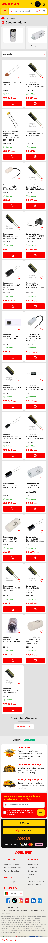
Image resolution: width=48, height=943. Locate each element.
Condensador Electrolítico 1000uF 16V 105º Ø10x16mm (35, 387)
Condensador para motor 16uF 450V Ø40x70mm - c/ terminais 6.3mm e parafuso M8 (33, 488)
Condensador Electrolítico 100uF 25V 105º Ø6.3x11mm (12, 437)
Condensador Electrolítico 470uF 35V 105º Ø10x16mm (35, 187)
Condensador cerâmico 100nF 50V (12, 83)
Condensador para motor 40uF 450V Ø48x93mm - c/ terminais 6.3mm (33, 640)
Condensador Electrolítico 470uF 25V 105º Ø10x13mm (35, 437)
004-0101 (6, 393)
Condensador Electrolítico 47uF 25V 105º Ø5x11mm (12, 588)
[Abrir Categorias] (4, 11)
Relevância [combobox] (7, 54)
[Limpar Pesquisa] (39, 11)
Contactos (32, 878)
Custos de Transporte (12, 864)
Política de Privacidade (36, 885)
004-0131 (29, 545)
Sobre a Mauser (33, 864)
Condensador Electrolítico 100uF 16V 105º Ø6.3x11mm (12, 486)
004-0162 (29, 193)
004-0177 (6, 293)
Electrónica (10, 18)
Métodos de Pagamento (12, 868)
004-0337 (29, 496)
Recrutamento (33, 871)
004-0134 (6, 344)
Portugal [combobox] (13, 893)
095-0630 (7, 143)
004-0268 (7, 496)
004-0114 (6, 442)
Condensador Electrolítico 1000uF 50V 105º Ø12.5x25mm (34, 589)
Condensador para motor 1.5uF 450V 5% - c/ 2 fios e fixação (35, 236)
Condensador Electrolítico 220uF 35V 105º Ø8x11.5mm (12, 336)
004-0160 (29, 442)
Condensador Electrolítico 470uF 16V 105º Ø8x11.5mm (35, 285)
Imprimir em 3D (9, 882)
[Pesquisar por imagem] (44, 11)
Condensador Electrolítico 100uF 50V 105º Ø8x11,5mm (12, 236)
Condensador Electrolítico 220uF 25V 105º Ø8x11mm (11, 639)
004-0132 (6, 647)
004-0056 (29, 143)
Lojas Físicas (32, 868)
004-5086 (7, 90)
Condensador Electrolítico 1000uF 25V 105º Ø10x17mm (35, 84)
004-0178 (29, 596)
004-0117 (6, 242)
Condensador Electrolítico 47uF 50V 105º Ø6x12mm (12, 387)
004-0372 (29, 344)
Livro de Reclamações (36, 881)
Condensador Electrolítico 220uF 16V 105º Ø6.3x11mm (35, 539)
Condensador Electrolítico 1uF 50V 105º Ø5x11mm (11, 690)
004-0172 (29, 393)
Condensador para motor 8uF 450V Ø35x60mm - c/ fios (11, 187)
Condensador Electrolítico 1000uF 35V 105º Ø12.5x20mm (11, 286)
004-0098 (7, 596)
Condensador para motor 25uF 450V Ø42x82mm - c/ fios (11, 539)
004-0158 (29, 293)
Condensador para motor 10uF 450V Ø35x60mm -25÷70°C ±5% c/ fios (35, 337)
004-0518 (6, 193)
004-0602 (29, 242)
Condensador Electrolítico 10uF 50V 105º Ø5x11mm (35, 134)
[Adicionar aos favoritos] (19, 77)
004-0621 (29, 647)
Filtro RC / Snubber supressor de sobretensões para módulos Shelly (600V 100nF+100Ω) (12, 136)
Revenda (31, 874)
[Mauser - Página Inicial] (10, 4)
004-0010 (6, 696)
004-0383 (7, 545)
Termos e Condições (11, 871)
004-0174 (29, 90)
